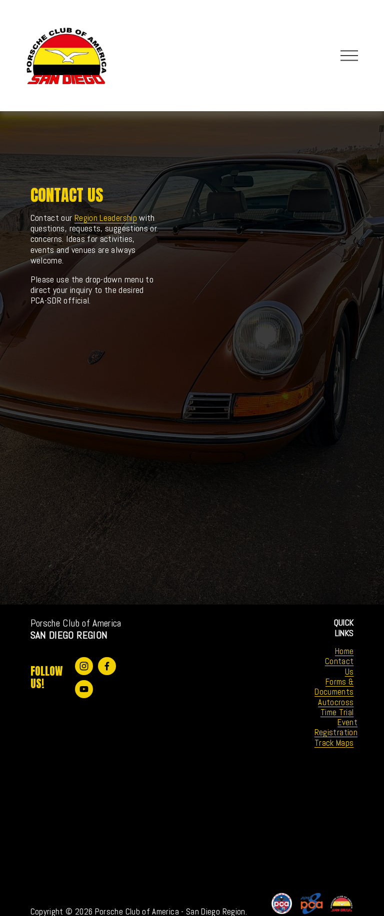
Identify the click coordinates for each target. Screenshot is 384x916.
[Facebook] (107, 666)
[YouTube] (84, 689)
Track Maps (334, 743)
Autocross (336, 702)
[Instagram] (84, 666)
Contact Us (339, 666)
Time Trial (337, 712)
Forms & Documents (334, 687)
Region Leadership (105, 217)
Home (344, 651)
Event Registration (336, 727)
